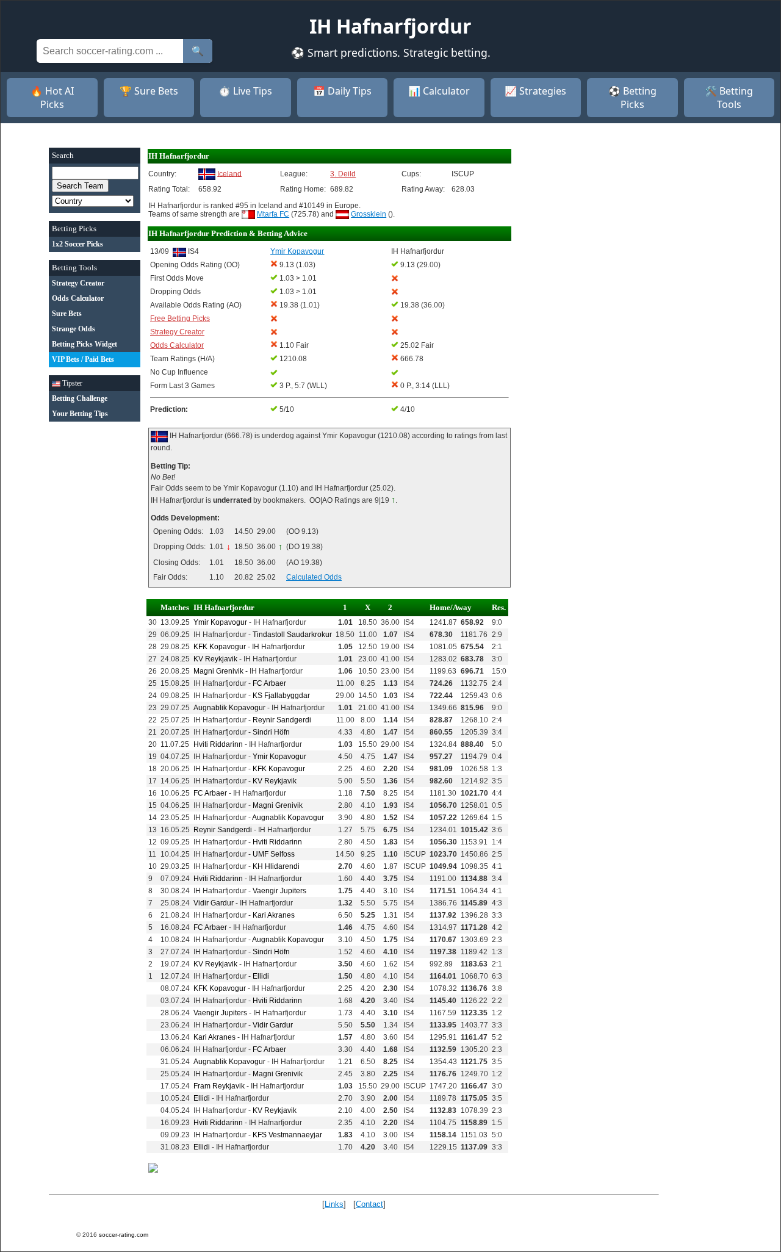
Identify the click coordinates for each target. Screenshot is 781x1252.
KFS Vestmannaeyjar (287, 1135)
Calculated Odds (314, 577)
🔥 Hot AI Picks (52, 97)
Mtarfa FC (273, 214)
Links (334, 1204)
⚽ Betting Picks (632, 97)
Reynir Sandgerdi (282, 720)
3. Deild (343, 174)
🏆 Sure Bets (149, 91)
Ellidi (261, 976)
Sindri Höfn (271, 732)
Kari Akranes (274, 915)
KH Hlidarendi (276, 866)
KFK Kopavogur (219, 646)
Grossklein (368, 214)
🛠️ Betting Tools (729, 97)
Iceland (229, 173)
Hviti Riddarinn (218, 744)
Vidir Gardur (213, 903)
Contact (369, 1204)
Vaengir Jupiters (279, 891)
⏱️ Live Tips (245, 91)
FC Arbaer (269, 683)
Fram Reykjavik (219, 1086)
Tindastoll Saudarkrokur (292, 634)
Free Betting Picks (180, 318)
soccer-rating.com (123, 1234)
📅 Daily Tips (342, 91)
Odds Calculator (177, 345)
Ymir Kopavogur (220, 622)
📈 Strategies (535, 91)
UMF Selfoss (274, 854)
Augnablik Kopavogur (229, 707)
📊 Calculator (439, 91)
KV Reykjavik (215, 659)
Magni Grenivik (218, 671)
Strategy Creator (177, 332)
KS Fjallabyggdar (281, 695)
